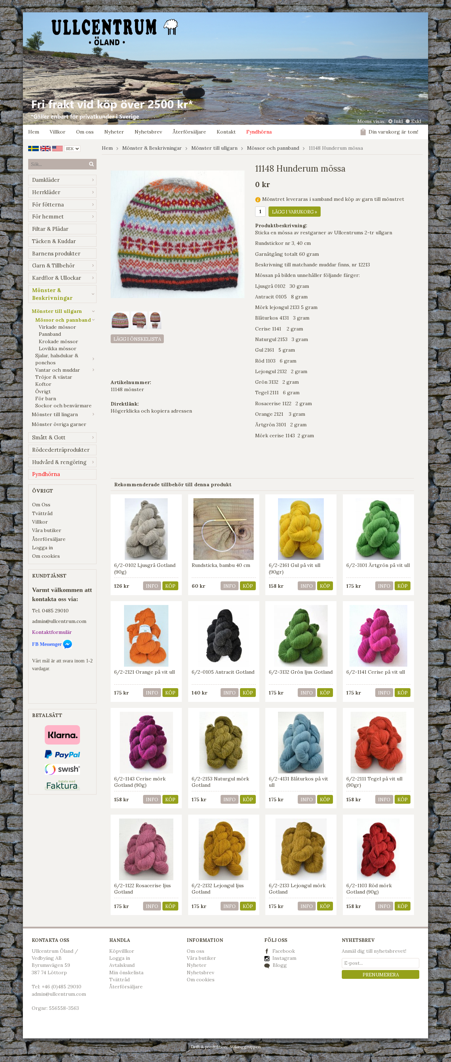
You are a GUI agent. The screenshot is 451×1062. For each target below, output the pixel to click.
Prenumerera (381, 975)
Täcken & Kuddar (54, 241)
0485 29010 (55, 610)
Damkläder (46, 180)
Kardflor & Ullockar (56, 277)
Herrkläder (46, 192)
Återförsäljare (189, 132)
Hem (33, 132)
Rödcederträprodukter (60, 449)
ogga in (121, 958)
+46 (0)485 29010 (61, 986)
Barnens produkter (56, 253)
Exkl (416, 121)
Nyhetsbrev (148, 132)
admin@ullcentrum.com (59, 621)
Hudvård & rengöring (59, 462)
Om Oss (41, 504)
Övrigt (43, 391)
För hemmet (48, 216)
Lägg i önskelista (137, 339)
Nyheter (114, 132)
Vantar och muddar (57, 370)
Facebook (283, 951)
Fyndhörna (259, 132)
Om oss (85, 132)
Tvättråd (42, 513)
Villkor (58, 132)
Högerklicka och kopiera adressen (151, 411)
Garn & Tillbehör (53, 265)
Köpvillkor (121, 951)
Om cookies (46, 556)
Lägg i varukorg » (294, 212)
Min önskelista (126, 972)
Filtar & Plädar (50, 229)
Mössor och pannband (63, 320)
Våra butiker (46, 530)
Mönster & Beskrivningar (52, 294)
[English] (45, 148)
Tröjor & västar (53, 377)
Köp (170, 586)
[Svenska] (33, 148)
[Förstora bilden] (178, 234)
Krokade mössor (58, 341)
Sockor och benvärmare (63, 405)
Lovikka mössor (57, 348)
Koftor (43, 384)
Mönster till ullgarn (57, 311)
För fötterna (48, 204)
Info (152, 586)
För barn (45, 398)
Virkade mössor (57, 327)
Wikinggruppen (245, 1046)
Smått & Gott (49, 437)
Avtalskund (122, 965)
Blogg (279, 965)
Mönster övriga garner (59, 424)
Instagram (283, 958)
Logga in (42, 547)
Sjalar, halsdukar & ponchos (56, 359)
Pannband (50, 334)
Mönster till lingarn (55, 414)
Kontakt (226, 132)
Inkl (398, 121)
